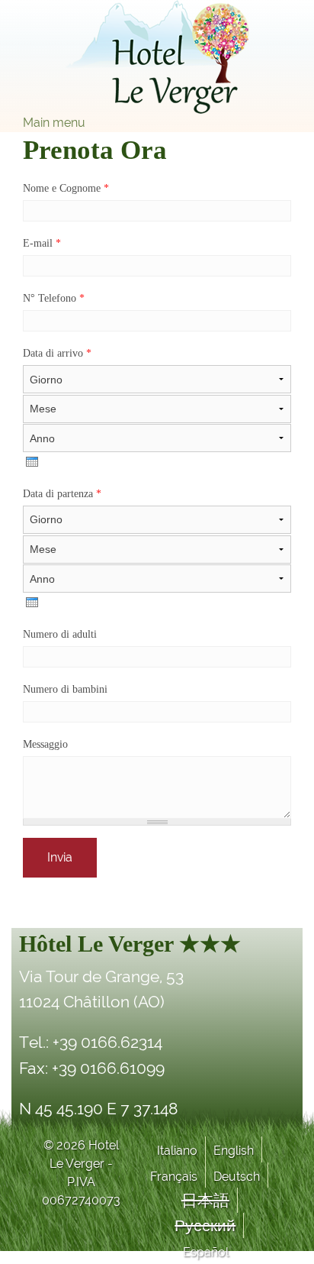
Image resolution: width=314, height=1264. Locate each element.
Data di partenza (62, 493)
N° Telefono (54, 298)
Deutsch (236, 1176)
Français (173, 1176)
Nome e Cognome (66, 188)
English (233, 1150)
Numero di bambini (65, 689)
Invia (59, 857)
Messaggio (45, 744)
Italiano (177, 1150)
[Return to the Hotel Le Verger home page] (157, 57)
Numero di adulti (60, 634)
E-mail (42, 243)
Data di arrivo (57, 353)
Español (206, 1252)
